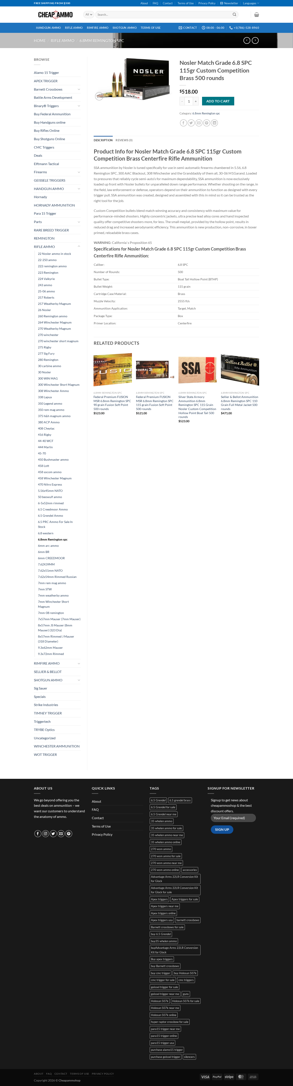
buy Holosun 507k (185, 973)
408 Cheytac (46, 428)
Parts (38, 222)
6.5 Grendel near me (163, 814)
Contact (168, 3)
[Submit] (234, 14)
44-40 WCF (45, 441)
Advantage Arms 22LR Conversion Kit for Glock (174, 879)
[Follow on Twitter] (53, 833)
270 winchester (48, 335)
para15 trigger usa (162, 1043)
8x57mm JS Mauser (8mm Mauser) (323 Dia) (55, 627)
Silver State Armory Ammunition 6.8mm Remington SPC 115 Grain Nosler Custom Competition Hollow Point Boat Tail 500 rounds (197, 407)
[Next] (259, 391)
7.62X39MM (46, 564)
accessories (190, 870)
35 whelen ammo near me (167, 835)
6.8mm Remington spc (102, 40)
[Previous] (94, 391)
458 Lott (43, 466)
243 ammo (45, 285)
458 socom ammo (50, 472)
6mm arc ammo (48, 545)
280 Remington (48, 359)
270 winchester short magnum (58, 341)
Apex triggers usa (162, 920)
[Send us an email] (61, 833)
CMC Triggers (44, 147)
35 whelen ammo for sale (166, 828)
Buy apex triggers (162, 959)
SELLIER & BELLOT (48, 672)
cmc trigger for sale (163, 980)
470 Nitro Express (50, 484)
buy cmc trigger (160, 973)
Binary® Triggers (46, 106)
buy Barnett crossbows (165, 966)
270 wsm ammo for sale (166, 856)
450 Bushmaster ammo (53, 459)
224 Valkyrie (46, 279)
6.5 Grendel (158, 800)
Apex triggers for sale (185, 899)
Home (40, 40)
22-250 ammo (47, 260)
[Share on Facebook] (183, 122)
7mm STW (45, 589)
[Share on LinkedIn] (214, 122)
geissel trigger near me (165, 994)
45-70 (42, 453)
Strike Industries (46, 705)
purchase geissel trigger (165, 1057)
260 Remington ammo (52, 316)
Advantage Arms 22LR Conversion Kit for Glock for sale (174, 890)
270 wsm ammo (161, 849)
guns (186, 994)
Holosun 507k (159, 1001)
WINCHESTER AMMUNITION (57, 746)
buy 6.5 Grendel (161, 934)
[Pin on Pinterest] (206, 122)
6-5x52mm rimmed (51, 503)
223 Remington (48, 272)
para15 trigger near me (165, 1029)
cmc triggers (186, 980)
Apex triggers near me (164, 906)
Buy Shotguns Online (49, 139)
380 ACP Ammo (49, 422)
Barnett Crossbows (48, 89)
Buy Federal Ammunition (52, 114)
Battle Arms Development (53, 97)
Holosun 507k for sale (185, 1001)
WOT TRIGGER (45, 754)
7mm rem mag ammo (52, 583)
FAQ (155, 3)
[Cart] (256, 14)
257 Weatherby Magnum (54, 303)
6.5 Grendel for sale (163, 807)
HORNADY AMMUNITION (54, 205)
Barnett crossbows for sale (167, 927)
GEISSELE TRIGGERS (49, 180)
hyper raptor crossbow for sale (169, 1022)
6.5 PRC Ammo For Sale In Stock (55, 524)
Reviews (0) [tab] (124, 140)
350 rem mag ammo (51, 410)
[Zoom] (99, 96)
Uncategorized (45, 738)
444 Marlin (45, 447)
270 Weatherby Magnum (54, 328)
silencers (189, 1057)
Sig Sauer (40, 688)
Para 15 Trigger (45, 213)
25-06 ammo (46, 291)
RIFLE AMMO (74, 27)
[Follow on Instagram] (45, 833)
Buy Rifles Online (46, 130)
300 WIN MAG (48, 378)
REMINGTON (44, 238)
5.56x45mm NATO (50, 490)
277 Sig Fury (46, 353)
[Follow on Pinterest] (68, 833)
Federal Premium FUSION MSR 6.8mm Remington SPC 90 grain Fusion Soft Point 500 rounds (112, 403)
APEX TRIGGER (45, 81)
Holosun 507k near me (165, 1008)
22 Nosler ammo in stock (54, 253)
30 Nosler (44, 372)
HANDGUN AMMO (48, 27)
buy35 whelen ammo (164, 941)
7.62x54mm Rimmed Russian (57, 577)
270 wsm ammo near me (166, 863)
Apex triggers (159, 899)
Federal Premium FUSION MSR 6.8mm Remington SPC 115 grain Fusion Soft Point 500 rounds (155, 403)
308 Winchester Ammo (53, 391)
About (144, 3)
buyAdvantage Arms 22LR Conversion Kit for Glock (174, 950)
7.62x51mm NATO (50, 570)
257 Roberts (46, 297)
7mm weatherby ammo (53, 595)
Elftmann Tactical (46, 164)
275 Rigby (44, 347)
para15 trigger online (164, 1035)
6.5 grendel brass (180, 800)
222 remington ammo (52, 266)
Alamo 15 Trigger (46, 72)
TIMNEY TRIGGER (48, 713)
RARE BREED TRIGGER (51, 230)
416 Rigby (44, 434)
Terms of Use (186, 3)
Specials (40, 696)
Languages (249, 3)
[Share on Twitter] (191, 122)
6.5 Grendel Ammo (50, 515)
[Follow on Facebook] (37, 833)
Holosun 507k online (163, 1015)
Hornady (40, 197)
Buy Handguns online (49, 122)
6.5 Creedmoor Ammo (53, 509)
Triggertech (42, 721)
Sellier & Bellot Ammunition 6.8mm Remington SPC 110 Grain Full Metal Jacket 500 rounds (239, 403)
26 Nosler (44, 310)
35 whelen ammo (161, 821)
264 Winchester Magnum (55, 322)
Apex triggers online (163, 913)
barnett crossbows (188, 920)
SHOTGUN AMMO (125, 27)
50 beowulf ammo (50, 497)
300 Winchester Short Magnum (59, 384)
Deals (38, 155)
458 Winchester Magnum (55, 478)
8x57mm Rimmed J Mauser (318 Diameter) (56, 639)
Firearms (40, 172)
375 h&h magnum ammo (54, 416)
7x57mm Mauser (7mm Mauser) (59, 619)
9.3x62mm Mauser (50, 647)
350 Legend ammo (50, 403)
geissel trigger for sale (164, 987)
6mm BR (43, 552)
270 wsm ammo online (165, 870)
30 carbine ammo (49, 366)
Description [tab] (103, 140)
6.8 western (45, 533)
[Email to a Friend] (198, 122)
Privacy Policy (207, 3)
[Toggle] (79, 89)
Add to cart (218, 101)
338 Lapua (45, 397)
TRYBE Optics (44, 730)
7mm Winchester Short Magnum (53, 604)
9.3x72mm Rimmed (51, 654)
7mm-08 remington (51, 613)
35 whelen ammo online (165, 842)
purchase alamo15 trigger (167, 1049)
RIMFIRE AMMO (98, 27)
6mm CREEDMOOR (51, 558)
